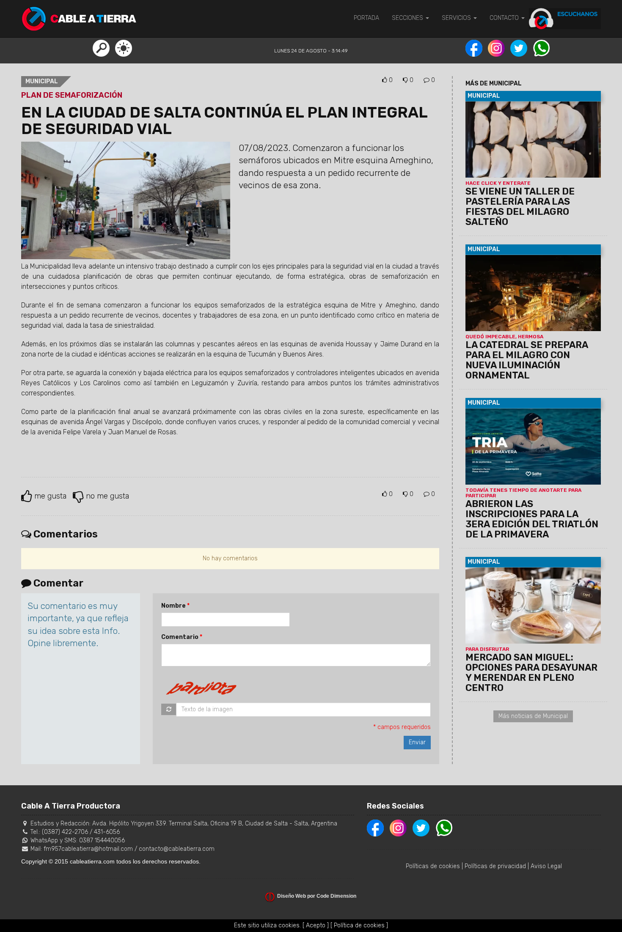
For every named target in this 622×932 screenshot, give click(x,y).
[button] (101, 48)
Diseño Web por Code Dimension (316, 896)
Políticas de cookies (433, 866)
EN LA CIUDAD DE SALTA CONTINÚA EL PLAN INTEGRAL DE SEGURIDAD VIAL (224, 120)
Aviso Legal (546, 866)
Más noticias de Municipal (533, 716)
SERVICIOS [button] (457, 18)
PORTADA (366, 18)
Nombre (173, 605)
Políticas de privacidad (495, 866)
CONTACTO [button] (505, 18)
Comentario (179, 637)
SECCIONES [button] (408, 18)
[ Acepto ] (316, 925)
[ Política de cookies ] (359, 925)
